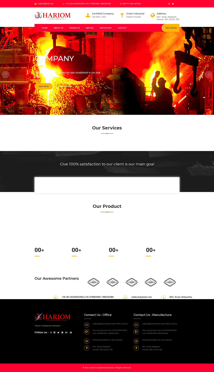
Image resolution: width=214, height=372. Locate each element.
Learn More (43, 86)
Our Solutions (66, 86)
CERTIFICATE (105, 28)
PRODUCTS (74, 28)
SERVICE (90, 28)
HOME (45, 28)
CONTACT (122, 28)
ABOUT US (58, 28)
